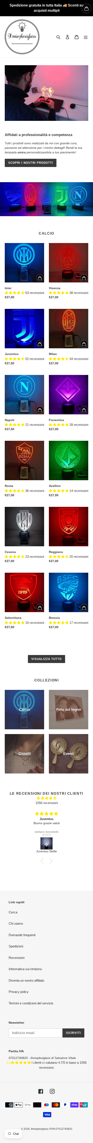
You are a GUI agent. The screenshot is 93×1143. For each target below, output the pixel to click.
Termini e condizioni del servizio (31, 1003)
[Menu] (85, 37)
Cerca (13, 912)
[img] (46, 798)
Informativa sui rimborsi (25, 969)
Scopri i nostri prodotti (30, 162)
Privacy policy (19, 992)
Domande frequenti (22, 935)
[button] (43, 861)
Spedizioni (16, 946)
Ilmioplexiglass (39, 1128)
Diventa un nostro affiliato (26, 980)
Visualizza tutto (46, 659)
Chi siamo (16, 923)
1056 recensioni (46, 803)
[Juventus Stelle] (46, 843)
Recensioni (16, 958)
